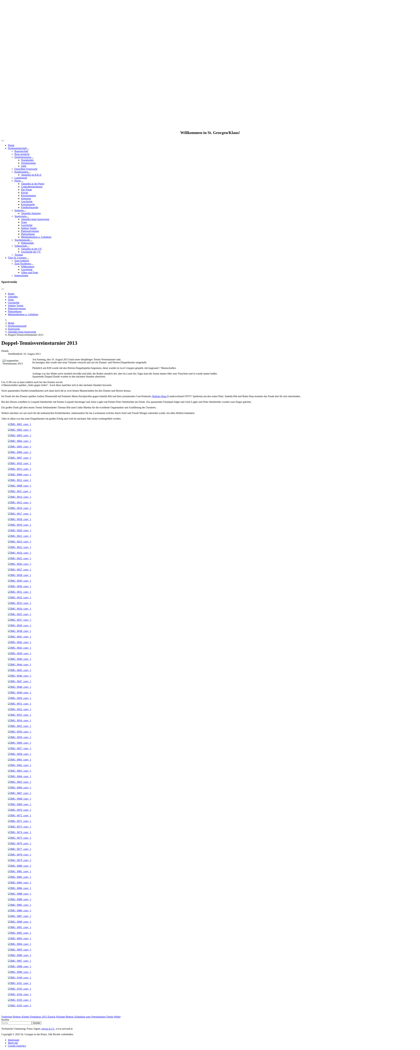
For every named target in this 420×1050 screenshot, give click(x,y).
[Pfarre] (22, 181)
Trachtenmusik (22, 240)
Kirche (24, 192)
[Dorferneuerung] (32, 157)
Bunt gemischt (21, 154)
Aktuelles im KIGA (31, 174)
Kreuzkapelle (28, 204)
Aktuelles (13, 296)
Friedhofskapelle (29, 207)
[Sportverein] (27, 217)
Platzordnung (28, 234)
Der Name (26, 189)
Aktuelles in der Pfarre (32, 183)
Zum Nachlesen (22, 263)
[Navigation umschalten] (2, 140)
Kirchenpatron (28, 195)
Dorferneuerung (22, 157)
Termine (18, 254)
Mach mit (13, 1042)
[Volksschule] (28, 246)
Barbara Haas (159, 396)
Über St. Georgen (17, 257)
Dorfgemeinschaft (17, 148)
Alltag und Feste (29, 272)
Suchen (5, 1019)
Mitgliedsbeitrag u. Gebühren (36, 237)
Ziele (23, 166)
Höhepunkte (27, 242)
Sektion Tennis (28, 228)
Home (11, 145)
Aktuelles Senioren (31, 213)
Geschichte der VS (31, 251)
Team (24, 222)
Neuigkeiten (27, 160)
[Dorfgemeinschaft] (27, 149)
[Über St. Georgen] (27, 258)
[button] (210, 119)
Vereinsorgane (28, 163)
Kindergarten (21, 171)
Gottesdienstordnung (31, 186)
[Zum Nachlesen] (32, 264)
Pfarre (17, 180)
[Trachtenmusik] (31, 240)
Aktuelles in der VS (31, 248)
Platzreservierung (30, 231)
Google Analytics (17, 1045)
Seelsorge (26, 198)
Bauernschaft (21, 151)
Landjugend (20, 177)
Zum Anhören (21, 260)
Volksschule (20, 245)
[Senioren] (25, 211)
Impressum (13, 1039)
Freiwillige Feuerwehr (25, 169)
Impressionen (21, 275)
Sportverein (20, 216)
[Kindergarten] (29, 172)
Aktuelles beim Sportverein (35, 219)
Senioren (19, 210)
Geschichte (26, 201)
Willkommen (27, 266)
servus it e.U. (48, 1028)
